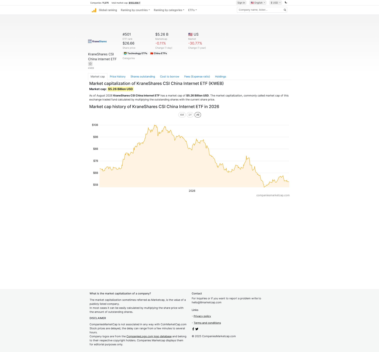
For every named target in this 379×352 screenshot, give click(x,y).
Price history (118, 76)
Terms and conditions (207, 322)
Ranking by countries (134, 10)
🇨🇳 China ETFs (158, 53)
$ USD (275, 2)
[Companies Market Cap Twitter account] (196, 329)
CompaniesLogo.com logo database (149, 336)
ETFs (191, 10)
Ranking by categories (168, 10)
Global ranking (108, 10)
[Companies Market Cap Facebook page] (193, 329)
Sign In (241, 2)
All (197, 114)
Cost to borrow (169, 76)
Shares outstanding (143, 76)
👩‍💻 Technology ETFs (135, 53)
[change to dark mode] (286, 2)
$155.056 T (134, 2)
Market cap (98, 76)
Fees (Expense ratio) (197, 76)
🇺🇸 (256, 2)
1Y (190, 114)
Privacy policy (202, 316)
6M (182, 114)
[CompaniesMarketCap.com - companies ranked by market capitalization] (94, 10)
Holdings (220, 76)
